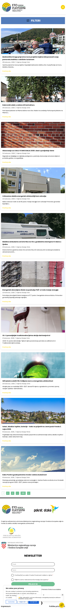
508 (23, 493)
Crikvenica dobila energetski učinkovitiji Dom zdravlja (24, 196)
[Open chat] (61, 605)
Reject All (22, 602)
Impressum (6, 606)
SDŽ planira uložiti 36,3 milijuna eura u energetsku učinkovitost (27, 381)
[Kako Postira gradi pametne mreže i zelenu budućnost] (33, 459)
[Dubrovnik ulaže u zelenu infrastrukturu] (33, 89)
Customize (11, 602)
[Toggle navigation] (63, 7)
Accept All (33, 602)
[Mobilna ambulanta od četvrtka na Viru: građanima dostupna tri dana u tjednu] (33, 226)
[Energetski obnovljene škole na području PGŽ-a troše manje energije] (33, 274)
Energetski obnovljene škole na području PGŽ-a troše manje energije (30, 290)
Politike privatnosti (57, 606)
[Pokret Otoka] (13, 7)
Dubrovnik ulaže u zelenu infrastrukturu (18, 105)
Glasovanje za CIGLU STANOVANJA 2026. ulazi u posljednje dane (28, 151)
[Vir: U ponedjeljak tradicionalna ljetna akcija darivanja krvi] (33, 320)
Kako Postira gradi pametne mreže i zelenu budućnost (24, 475)
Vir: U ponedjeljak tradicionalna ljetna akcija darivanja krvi (26, 335)
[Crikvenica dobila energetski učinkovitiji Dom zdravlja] (33, 180)
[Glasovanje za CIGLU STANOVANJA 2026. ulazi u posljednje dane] (33, 135)
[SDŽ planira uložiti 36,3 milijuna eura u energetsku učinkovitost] (33, 365)
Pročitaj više (6, 71)
